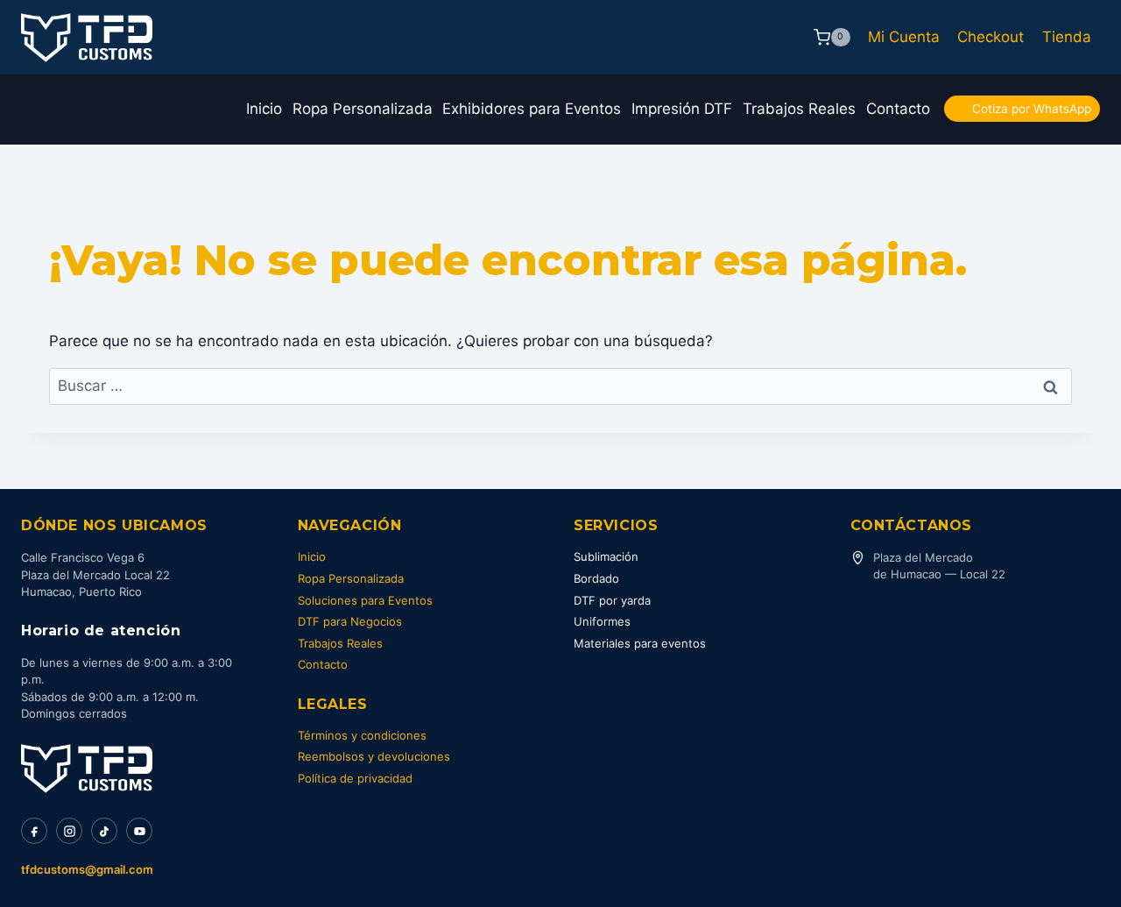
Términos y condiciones (362, 735)
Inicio (264, 108)
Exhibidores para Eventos (531, 108)
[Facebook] (34, 831)
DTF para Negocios (350, 621)
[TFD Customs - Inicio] (86, 768)
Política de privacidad (355, 778)
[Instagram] (69, 831)
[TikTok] (104, 831)
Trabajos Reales (799, 108)
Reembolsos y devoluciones (374, 756)
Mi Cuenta (904, 37)
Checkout (990, 37)
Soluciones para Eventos (365, 600)
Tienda (1066, 37)
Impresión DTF (681, 108)
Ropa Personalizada (363, 108)
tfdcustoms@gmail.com (87, 869)
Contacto (898, 108)
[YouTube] (139, 831)
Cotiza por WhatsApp (1031, 109)
